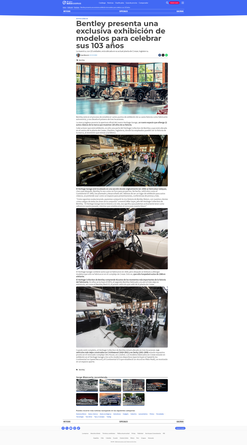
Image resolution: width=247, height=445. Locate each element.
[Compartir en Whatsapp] (166, 55)
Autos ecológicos (105, 414)
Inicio (64, 7)
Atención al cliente (95, 433)
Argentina (96, 438)
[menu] (182, 2)
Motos (152, 414)
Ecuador (115, 438)
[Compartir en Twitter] (163, 55)
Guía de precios (131, 3)
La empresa (85, 433)
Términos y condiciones (108, 433)
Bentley (82, 60)
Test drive (88, 417)
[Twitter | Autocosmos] (67, 428)
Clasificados (119, 3)
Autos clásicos (82, 18)
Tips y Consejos (99, 417)
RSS (164, 433)
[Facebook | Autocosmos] (63, 428)
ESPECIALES (123, 11)
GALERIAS (180, 11)
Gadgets (126, 414)
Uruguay (143, 438)
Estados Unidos (124, 438)
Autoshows (117, 414)
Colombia (108, 438)
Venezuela (151, 438)
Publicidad (140, 433)
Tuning (109, 417)
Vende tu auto (174, 3)
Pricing (133, 433)
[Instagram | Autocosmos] (74, 428)
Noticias (110, 3)
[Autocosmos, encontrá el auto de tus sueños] (72, 3)
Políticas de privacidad (123, 433)
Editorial (70, 7)
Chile (102, 438)
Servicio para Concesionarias (153, 433)
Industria (133, 414)
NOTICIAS (66, 11)
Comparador (143, 3)
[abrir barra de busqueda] (167, 3)
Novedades (160, 414)
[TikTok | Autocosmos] (78, 428)
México (132, 438)
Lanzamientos (143, 414)
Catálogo (102, 3)
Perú (137, 438)
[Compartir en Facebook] (159, 55)
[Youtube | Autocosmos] (70, 428)
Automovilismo (81, 414)
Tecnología (79, 417)
